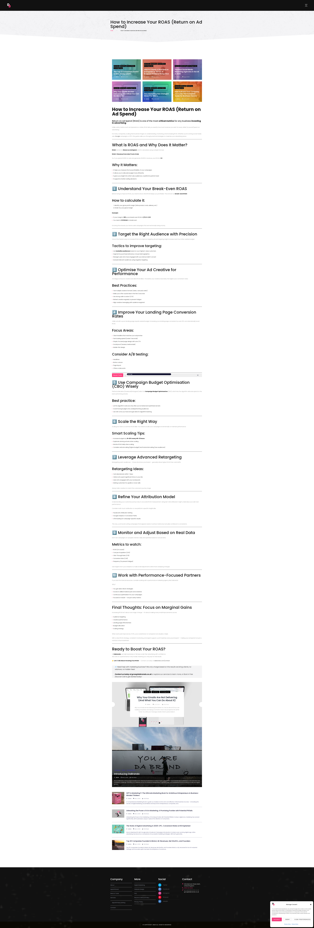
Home (111, 30)
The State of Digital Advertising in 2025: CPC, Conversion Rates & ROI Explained (158, 826)
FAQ (135, 893)
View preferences (302, 919)
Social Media (131, 66)
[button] (311, 904)
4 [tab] (159, 722)
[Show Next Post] (200, 375)
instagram (166, 893)
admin (117, 77)
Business (116, 66)
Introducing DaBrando (127, 774)
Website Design (139, 889)
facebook (166, 889)
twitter (165, 885)
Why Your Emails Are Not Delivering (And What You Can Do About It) (126, 93)
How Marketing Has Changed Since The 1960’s (156, 95)
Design (183, 86)
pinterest (165, 897)
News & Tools (114, 893)
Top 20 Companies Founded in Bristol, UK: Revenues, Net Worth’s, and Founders (158, 841)
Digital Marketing (139, 885)
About (112, 885)
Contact (113, 908)
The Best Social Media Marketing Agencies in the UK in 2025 (187, 71)
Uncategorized (118, 68)
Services (113, 898)
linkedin (165, 901)
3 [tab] (156, 722)
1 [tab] (151, 722)
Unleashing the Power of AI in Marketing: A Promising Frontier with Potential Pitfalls (159, 810)
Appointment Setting (118, 903)
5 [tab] (161, 722)
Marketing (123, 66)
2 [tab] (154, 723)
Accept (277, 919)
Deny (287, 919)
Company (117, 770)
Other (123, 770)
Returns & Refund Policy (141, 898)
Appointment (114, 889)
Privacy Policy (287, 924)
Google (117, 136)
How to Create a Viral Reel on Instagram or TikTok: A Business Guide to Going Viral (156, 71)
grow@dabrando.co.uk (141, 674)
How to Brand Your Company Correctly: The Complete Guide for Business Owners (187, 93)
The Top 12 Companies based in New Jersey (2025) (126, 73)
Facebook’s (117, 513)
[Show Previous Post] (195, 375)
